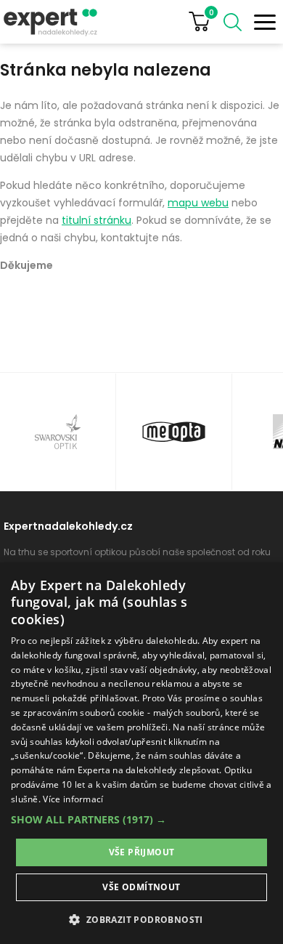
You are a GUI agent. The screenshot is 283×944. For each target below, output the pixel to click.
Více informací (73, 799)
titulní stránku (96, 220)
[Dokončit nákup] (205, 22)
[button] (141, 819)
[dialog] (141, 753)
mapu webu (198, 202)
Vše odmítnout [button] (141, 887)
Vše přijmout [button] (142, 852)
